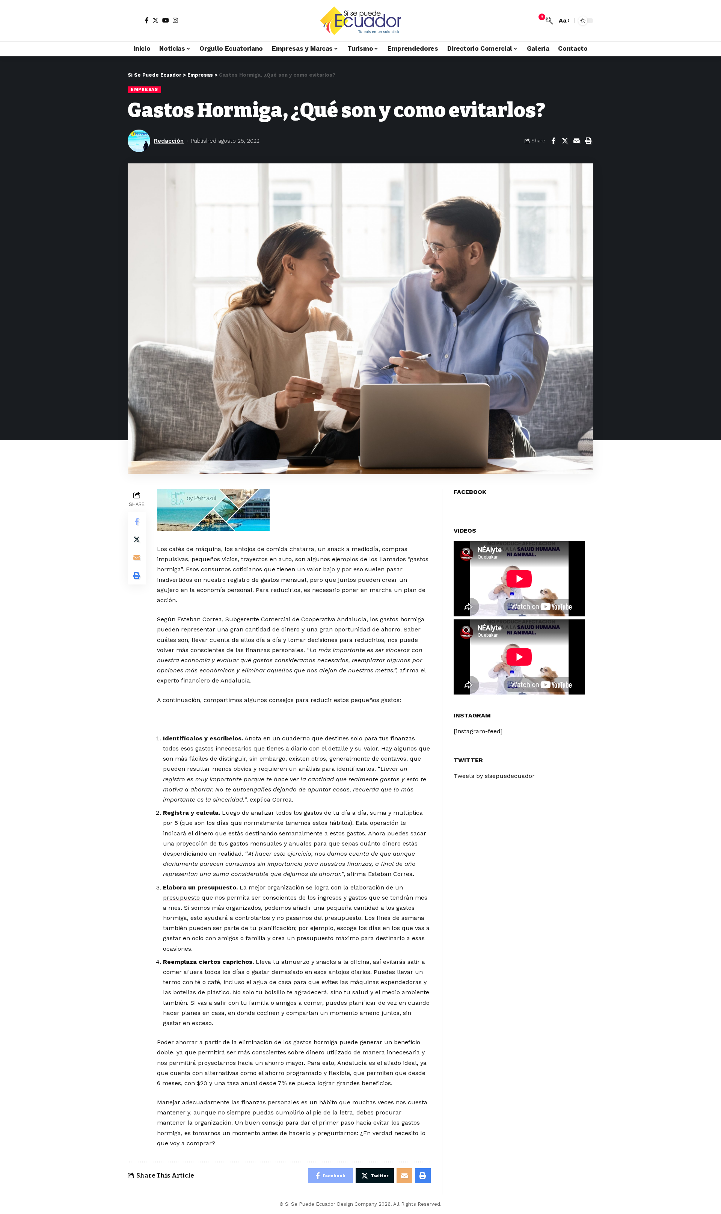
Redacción (169, 140)
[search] (549, 20)
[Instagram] (175, 20)
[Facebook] (147, 20)
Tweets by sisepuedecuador (494, 776)
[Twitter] (155, 20)
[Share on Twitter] (565, 141)
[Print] (588, 141)
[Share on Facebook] (553, 141)
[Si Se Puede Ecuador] (360, 21)
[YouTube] (165, 20)
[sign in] (134, 21)
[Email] (576, 141)
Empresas (144, 89)
